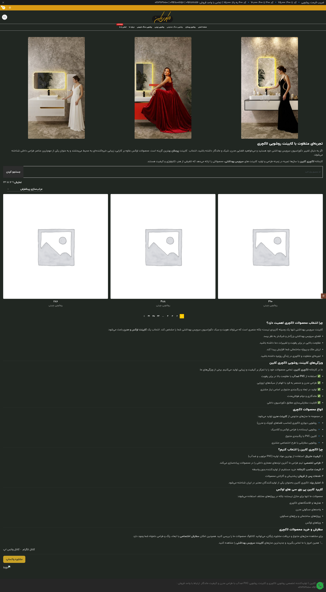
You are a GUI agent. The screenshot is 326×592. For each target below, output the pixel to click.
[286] (55, 246)
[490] (270, 246)
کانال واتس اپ (11, 549)
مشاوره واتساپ (14, 559)
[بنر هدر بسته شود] (3, 2)
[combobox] (170, 172)
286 (55, 301)
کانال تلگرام (28, 549)
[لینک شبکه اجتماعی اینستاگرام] (10, 8)
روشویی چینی (270, 305)
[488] (163, 246)
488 (163, 301)
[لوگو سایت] (163, 17)
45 (153, 316)
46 (149, 316)
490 (270, 301)
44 (158, 316)
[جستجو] (5, 17)
